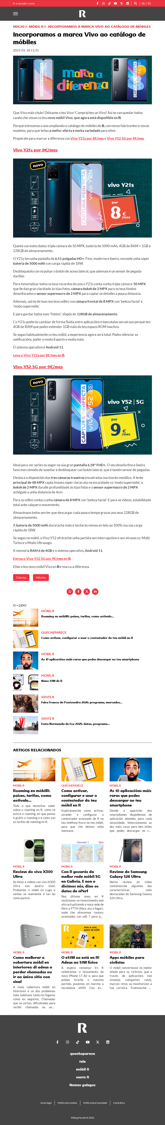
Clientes (21, 577)
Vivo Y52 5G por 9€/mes (125, 138)
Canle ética (119, 1102)
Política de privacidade (95, 1102)
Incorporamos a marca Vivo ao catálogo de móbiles (99, 27)
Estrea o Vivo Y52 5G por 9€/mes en (41, 558)
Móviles (41, 577)
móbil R (82, 1069)
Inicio (19, 27)
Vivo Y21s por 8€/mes (87, 138)
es (149, 3)
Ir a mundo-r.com (24, 3)
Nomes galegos (82, 1085)
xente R (82, 1077)
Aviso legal (46, 1102)
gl (143, 3)
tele (82, 1061)
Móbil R (36, 27)
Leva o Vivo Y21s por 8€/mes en (38, 355)
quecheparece (82, 1053)
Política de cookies (67, 1102)
